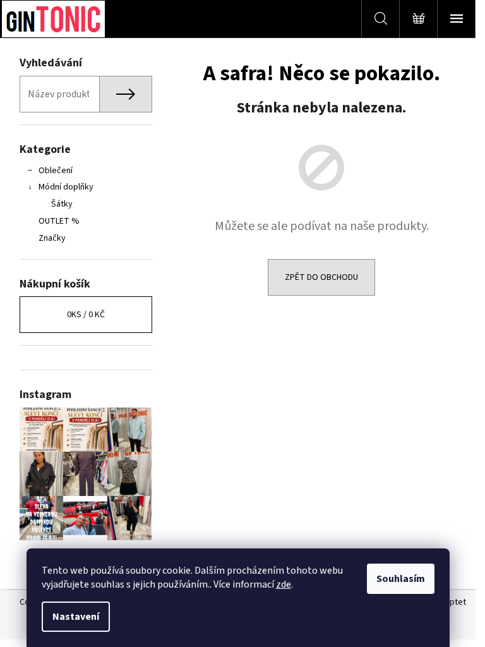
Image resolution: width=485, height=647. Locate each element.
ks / (86, 314)
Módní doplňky (66, 187)
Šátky (62, 204)
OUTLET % (59, 221)
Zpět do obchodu (321, 277)
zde (283, 584)
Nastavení (75, 617)
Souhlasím (400, 579)
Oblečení (56, 170)
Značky (52, 238)
